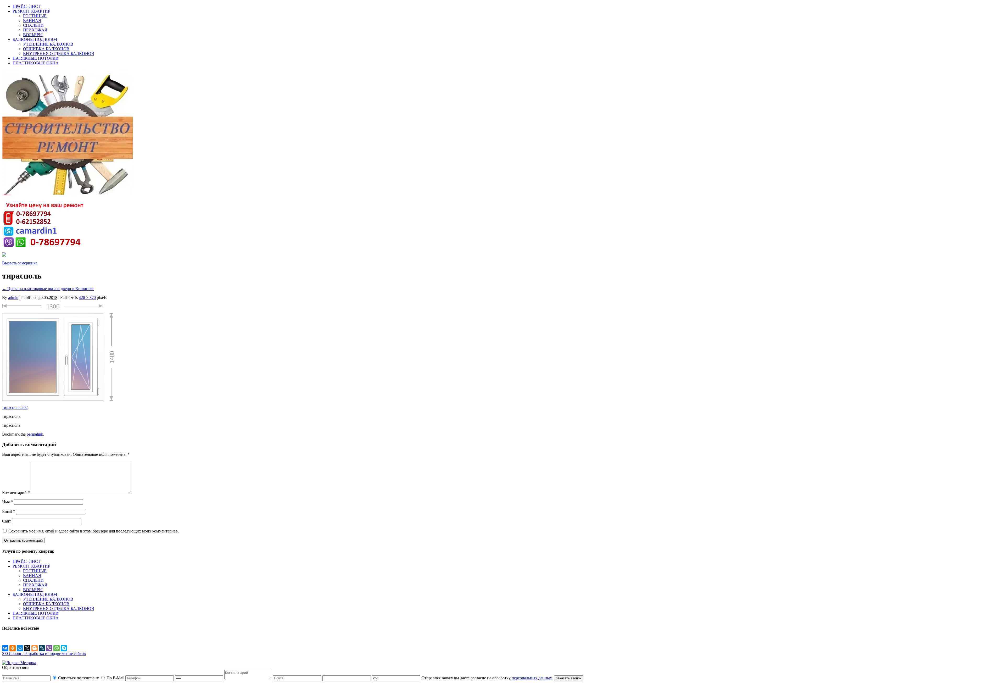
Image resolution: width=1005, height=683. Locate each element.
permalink (35, 434)
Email (8, 511)
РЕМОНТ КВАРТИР (31, 11)
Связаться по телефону (78, 678)
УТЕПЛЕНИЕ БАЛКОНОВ (48, 44)
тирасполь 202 (15, 407)
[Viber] (49, 648)
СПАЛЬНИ (33, 25)
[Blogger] (34, 648)
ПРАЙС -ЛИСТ (27, 6)
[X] (27, 648)
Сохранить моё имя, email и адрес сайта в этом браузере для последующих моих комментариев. (93, 531)
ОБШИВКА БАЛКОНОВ (46, 49)
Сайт (6, 521)
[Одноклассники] (12, 648)
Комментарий (16, 492)
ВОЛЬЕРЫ (33, 34)
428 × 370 (87, 297)
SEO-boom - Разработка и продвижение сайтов (44, 653)
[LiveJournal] (42, 648)
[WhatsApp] (56, 648)
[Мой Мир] (20, 648)
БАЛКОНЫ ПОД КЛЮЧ (35, 39)
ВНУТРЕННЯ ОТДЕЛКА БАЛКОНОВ (58, 53)
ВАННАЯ (32, 20)
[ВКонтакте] (5, 648)
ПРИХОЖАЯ (35, 30)
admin (13, 297)
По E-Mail (115, 678)
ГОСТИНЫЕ (35, 16)
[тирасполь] (58, 399)
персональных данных (532, 678)
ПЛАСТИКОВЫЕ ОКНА (36, 63)
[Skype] (64, 648)
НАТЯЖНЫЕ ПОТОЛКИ (36, 58)
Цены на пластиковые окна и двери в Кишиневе (48, 288)
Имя (7, 501)
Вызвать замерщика (19, 263)
